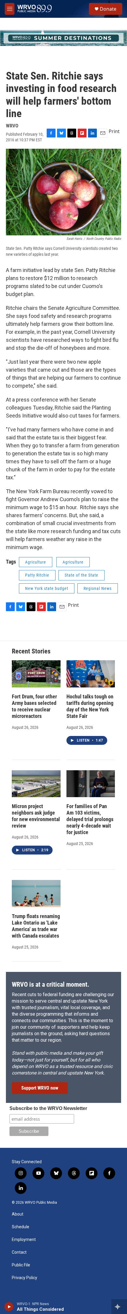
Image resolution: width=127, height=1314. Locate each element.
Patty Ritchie (37, 575)
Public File (21, 1265)
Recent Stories (31, 651)
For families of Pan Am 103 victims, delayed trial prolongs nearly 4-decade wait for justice (89, 819)
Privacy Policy (24, 1278)
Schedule (20, 1227)
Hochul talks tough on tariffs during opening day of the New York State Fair (89, 706)
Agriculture (35, 562)
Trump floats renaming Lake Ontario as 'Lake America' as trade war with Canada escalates (36, 926)
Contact (19, 1252)
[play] (9, 1307)
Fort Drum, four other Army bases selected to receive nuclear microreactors (34, 706)
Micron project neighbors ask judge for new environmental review (36, 816)
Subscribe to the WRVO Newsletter (48, 1108)
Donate (108, 9)
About (17, 1214)
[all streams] (119, 1306)
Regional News (98, 588)
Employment (24, 1239)
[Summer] (63, 38)
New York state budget (46, 588)
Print (114, 131)
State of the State (81, 575)
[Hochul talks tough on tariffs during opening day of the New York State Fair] (90, 673)
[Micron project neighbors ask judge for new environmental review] (36, 783)
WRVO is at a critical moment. (50, 984)
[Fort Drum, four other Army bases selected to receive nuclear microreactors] (36, 673)
